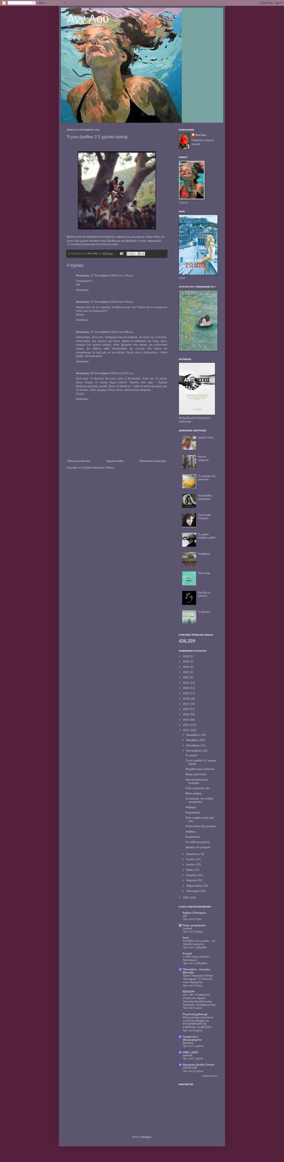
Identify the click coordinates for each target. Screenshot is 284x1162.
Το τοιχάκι (191, 755)
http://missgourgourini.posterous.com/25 (92, 244)
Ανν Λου (88, 18)
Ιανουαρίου (193, 890)
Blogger (146, 1136)
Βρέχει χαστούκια (195, 774)
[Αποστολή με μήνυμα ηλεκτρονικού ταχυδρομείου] (128, 254)
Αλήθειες (190, 831)
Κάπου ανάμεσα (203, 458)
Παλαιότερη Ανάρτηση (152, 460)
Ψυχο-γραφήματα (194, 925)
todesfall (187, 1055)
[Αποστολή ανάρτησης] (121, 253)
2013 (186, 724)
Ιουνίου (191, 864)
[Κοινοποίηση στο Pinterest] (143, 254)
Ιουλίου (191, 859)
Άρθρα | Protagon (194, 912)
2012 (186, 730)
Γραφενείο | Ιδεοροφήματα (192, 1038)
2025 (186, 661)
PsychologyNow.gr (195, 1014)
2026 (186, 656)
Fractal (187, 953)
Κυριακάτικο (192, 812)
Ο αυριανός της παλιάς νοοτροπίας (199, 800)
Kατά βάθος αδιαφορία (205, 497)
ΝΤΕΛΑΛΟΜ (190, 1067)
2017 (186, 703)
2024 (186, 666)
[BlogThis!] (132, 254)
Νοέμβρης (204, 553)
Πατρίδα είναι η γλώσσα (199, 768)
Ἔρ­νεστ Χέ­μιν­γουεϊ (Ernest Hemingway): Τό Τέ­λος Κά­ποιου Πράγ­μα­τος (198, 979)
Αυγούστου (193, 854)
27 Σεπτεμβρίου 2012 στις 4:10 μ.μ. (112, 301)
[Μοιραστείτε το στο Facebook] (139, 254)
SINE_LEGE (190, 1052)
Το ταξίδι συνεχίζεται (197, 842)
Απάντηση (82, 289)
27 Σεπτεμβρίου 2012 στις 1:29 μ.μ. (112, 275)
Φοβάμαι (190, 807)
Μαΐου (190, 869)
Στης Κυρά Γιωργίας (204, 516)
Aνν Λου (201, 134)
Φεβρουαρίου (194, 885)
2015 (186, 714)
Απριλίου (192, 875)
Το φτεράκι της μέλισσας (207, 477)
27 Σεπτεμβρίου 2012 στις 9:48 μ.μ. (112, 331)
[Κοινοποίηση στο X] (136, 254)
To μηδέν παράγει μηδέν (207, 536)
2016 (186, 709)
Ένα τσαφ (204, 573)
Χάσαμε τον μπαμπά (197, 847)
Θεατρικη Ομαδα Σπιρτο (198, 1064)
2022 (186, 677)
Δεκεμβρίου (193, 734)
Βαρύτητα (188, 1042)
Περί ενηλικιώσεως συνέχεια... (196, 781)
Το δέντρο (204, 611)
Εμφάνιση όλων (209, 1076)
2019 (186, 693)
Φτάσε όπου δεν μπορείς (200, 826)
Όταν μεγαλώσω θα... (198, 788)
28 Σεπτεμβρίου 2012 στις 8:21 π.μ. (112, 373)
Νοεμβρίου (193, 739)
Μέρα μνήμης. (193, 793)
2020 (186, 688)
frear (186, 937)
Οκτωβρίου (193, 745)
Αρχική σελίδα (115, 460)
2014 (186, 719)
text (185, 915)
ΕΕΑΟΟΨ (189, 991)
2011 (186, 897)
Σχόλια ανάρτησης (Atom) (98, 467)
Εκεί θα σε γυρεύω (204, 594)
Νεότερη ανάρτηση (79, 460)
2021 (186, 682)
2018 (186, 698)
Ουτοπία (187, 928)
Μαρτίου (191, 880)
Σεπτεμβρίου (194, 750)
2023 (186, 672)
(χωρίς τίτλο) (205, 437)
